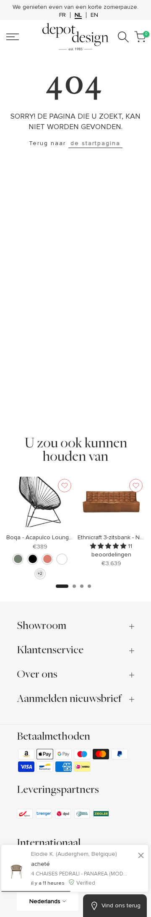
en (94, 15)
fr (62, 15)
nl (78, 15)
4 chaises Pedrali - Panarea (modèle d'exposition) (80, 873)
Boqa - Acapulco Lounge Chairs (48, 537)
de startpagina (95, 143)
